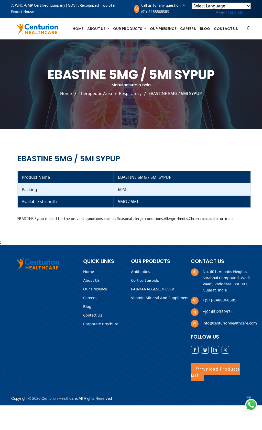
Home (78, 28)
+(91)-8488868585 (163, 9)
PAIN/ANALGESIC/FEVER (152, 288)
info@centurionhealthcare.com (230, 323)
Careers (188, 28)
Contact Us (226, 28)
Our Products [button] (128, 28)
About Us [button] (96, 28)
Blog (205, 28)
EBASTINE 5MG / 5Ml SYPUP (175, 94)
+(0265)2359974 (218, 311)
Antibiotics (140, 271)
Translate (235, 12)
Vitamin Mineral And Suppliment (160, 297)
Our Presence (163, 28)
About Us (91, 280)
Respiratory (130, 94)
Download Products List (215, 372)
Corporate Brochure (100, 323)
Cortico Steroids (145, 280)
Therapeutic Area (95, 94)
